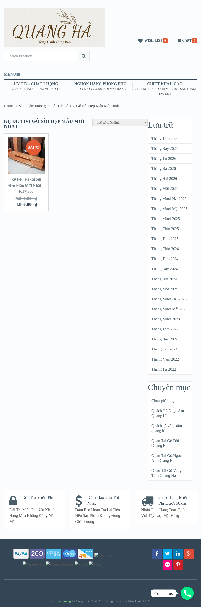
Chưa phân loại (163, 401)
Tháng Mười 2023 (165, 319)
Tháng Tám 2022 (164, 329)
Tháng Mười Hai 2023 (169, 299)
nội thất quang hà (63, 601)
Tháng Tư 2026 (163, 158)
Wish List (153, 40)
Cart (187, 40)
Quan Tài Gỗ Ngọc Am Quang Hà (166, 458)
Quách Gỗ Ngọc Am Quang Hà (167, 413)
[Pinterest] (178, 565)
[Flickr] (167, 565)
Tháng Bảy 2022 (164, 339)
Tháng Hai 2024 (164, 279)
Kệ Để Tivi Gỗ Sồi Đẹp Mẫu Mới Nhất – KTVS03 (26, 185)
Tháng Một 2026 (164, 189)
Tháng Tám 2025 (164, 239)
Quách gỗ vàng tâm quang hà (166, 428)
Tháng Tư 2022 (163, 369)
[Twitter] (167, 554)
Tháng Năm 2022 (165, 359)
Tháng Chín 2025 (165, 229)
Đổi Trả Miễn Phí (37, 497)
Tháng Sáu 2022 (164, 349)
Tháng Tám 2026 (164, 138)
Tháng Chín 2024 (165, 249)
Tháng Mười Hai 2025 (169, 199)
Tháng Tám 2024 (164, 259)
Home (8, 106)
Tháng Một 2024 (164, 289)
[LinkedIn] (178, 554)
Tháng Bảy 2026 (164, 148)
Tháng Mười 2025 (165, 219)
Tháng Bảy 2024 (164, 269)
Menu (10, 74)
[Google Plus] (189, 554)
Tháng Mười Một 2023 (169, 309)
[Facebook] (157, 554)
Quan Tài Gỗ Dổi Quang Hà (165, 443)
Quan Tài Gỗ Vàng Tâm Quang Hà (166, 473)
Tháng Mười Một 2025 (169, 209)
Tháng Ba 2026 (163, 168)
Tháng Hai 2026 (164, 178)
